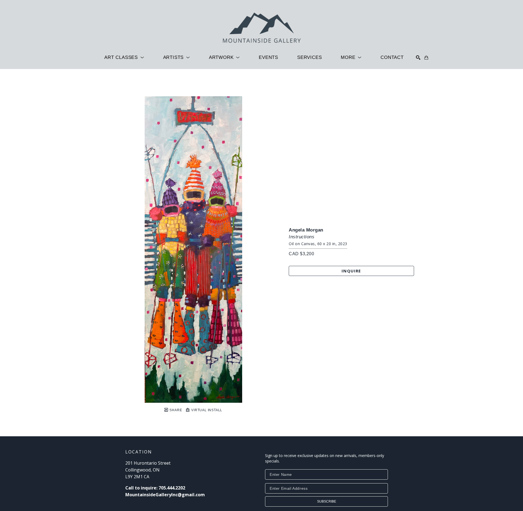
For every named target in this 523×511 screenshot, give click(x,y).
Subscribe (326, 501)
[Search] (418, 57)
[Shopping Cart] (426, 57)
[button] (124, 57)
